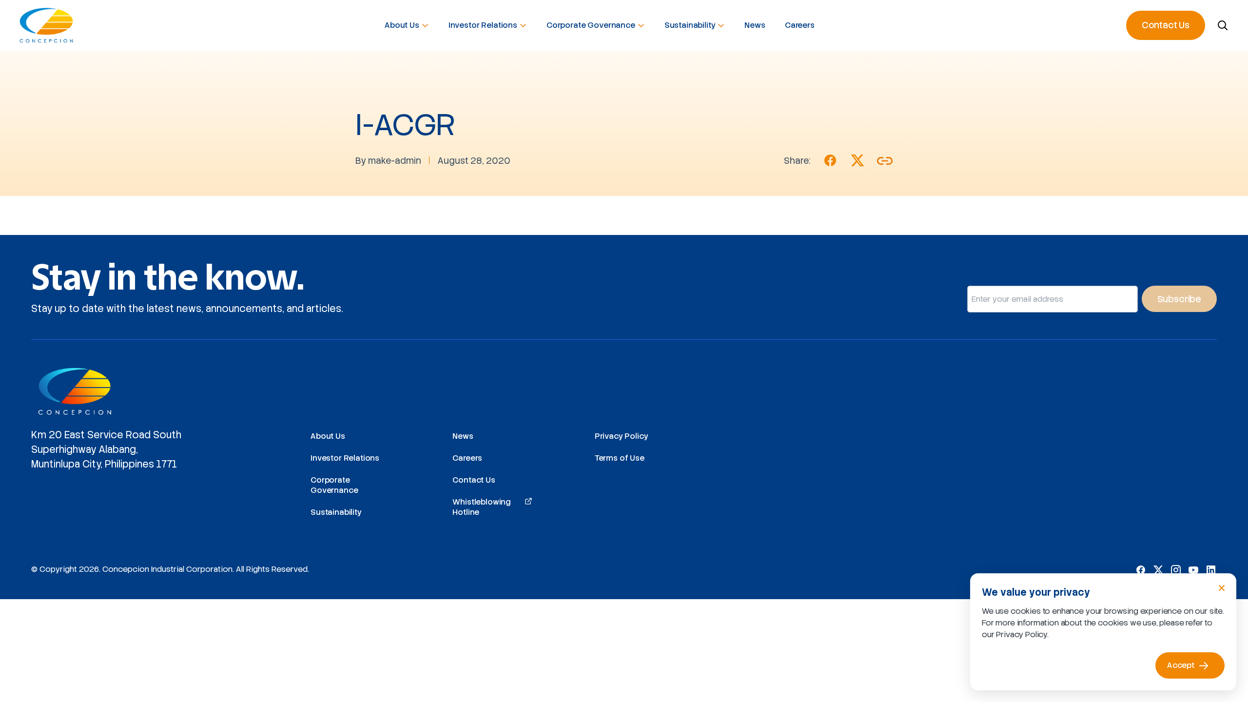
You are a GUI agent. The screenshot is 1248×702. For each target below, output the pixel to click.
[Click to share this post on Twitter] (857, 161)
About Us (402, 25)
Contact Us (1166, 25)
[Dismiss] (1222, 588)
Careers (800, 25)
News (754, 25)
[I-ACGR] (830, 161)
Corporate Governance (590, 25)
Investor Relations (482, 25)
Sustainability (690, 25)
